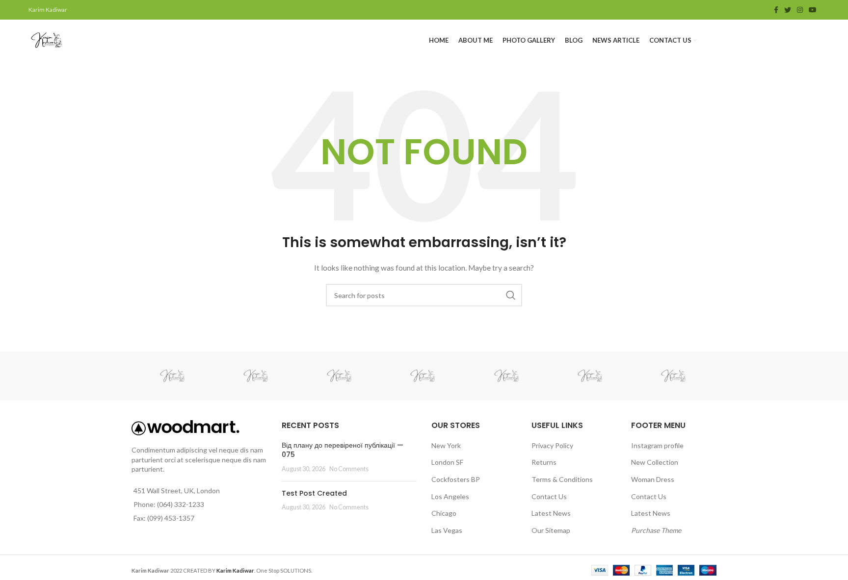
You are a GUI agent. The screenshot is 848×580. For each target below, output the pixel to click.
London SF (447, 462)
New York (446, 445)
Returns (543, 462)
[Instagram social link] (800, 9)
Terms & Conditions (562, 479)
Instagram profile (657, 445)
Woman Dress (652, 479)
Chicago (443, 513)
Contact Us (549, 496)
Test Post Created (314, 493)
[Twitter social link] (787, 9)
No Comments (349, 469)
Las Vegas (446, 530)
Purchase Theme (656, 530)
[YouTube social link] (813, 9)
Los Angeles (450, 496)
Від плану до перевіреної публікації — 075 (342, 450)
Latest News (551, 513)
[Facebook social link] (776, 9)
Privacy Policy (552, 445)
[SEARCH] (511, 295)
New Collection (654, 462)
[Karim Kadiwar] (172, 376)
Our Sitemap (550, 530)
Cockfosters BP (455, 479)
